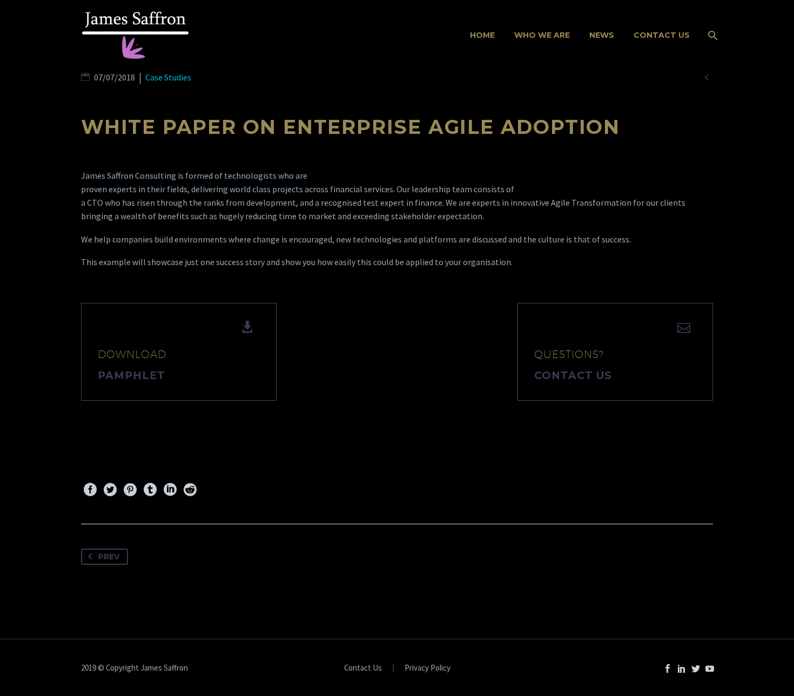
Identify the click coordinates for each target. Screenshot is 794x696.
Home (482, 35)
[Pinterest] (130, 489)
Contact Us (662, 35)
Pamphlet (131, 375)
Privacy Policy (427, 668)
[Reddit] (190, 489)
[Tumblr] (150, 489)
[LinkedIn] (170, 489)
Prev (108, 557)
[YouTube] (709, 668)
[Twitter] (110, 489)
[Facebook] (90, 489)
